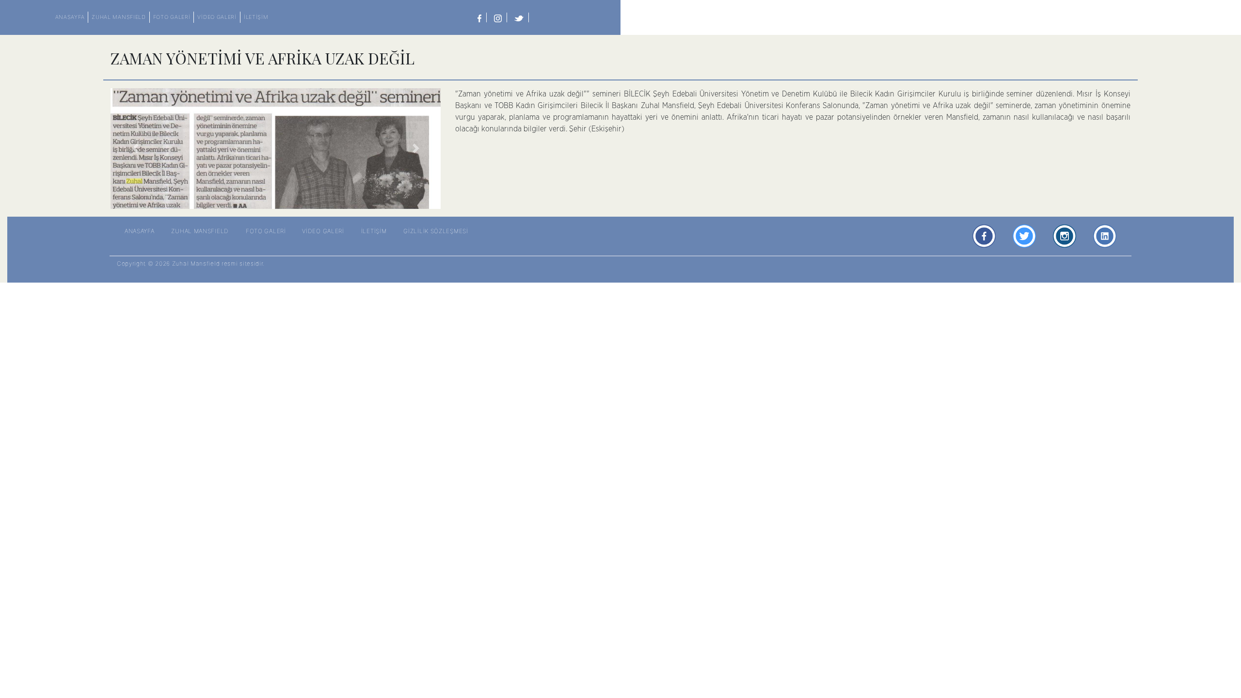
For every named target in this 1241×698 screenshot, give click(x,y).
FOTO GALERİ (172, 17)
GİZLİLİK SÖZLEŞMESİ (435, 231)
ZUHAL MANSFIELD (119, 17)
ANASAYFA (70, 17)
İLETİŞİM (256, 17)
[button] (135, 148)
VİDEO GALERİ (216, 17)
